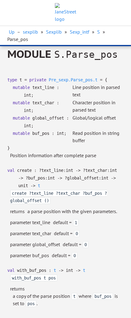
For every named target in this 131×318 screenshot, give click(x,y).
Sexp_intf (79, 32)
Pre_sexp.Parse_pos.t (73, 79)
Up (12, 32)
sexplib (30, 32)
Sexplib (54, 32)
